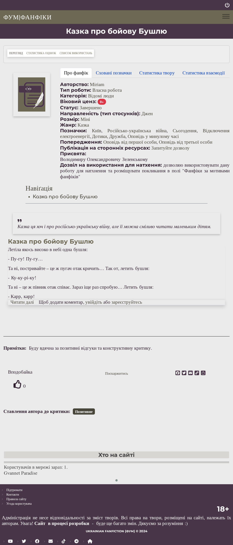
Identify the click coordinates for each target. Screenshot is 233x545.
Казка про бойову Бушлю (65, 196)
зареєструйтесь (126, 302)
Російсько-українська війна (137, 130)
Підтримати (14, 490)
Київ (96, 130)
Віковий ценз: (78, 101)
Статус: (69, 107)
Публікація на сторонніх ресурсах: (105, 148)
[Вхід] (227, 5)
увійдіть (93, 302)
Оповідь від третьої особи (185, 142)
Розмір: (69, 119)
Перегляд (17, 53)
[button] (31, 94)
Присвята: (73, 153)
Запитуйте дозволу (170, 148)
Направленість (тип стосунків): (100, 113)
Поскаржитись (116, 373)
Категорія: (73, 96)
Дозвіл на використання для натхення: (111, 165)
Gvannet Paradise (20, 473)
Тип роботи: (75, 90)
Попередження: (81, 142)
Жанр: (68, 125)
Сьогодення (185, 130)
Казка (83, 125)
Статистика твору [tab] (157, 72)
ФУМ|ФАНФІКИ (27, 17)
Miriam (97, 84)
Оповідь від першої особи (130, 142)
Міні (85, 119)
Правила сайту (16, 499)
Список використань (76, 53)
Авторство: (74, 84)
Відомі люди (101, 95)
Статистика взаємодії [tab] (203, 72)
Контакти (12, 494)
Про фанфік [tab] (76, 72)
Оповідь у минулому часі (153, 136)
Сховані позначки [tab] (114, 72)
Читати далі (22, 302)
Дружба (117, 136)
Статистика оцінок (41, 53)
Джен (147, 113)
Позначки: (73, 130)
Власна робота (107, 90)
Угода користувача (19, 503)
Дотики (99, 136)
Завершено (91, 107)
